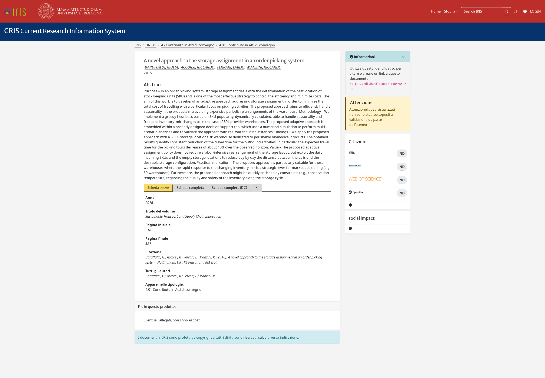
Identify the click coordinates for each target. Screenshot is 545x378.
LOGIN (535, 11)
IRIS (138, 45)
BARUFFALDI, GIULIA (161, 67)
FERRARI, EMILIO (230, 67)
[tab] (256, 188)
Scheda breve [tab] (158, 187)
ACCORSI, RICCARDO (197, 67)
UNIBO (150, 45)
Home (436, 11)
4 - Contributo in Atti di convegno (187, 45)
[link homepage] (16, 11)
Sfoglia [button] (449, 11)
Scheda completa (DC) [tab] (229, 187)
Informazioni (364, 57)
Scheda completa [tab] (190, 187)
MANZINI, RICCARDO (264, 67)
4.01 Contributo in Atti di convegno (247, 45)
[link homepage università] (69, 11)
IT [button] (515, 11)
